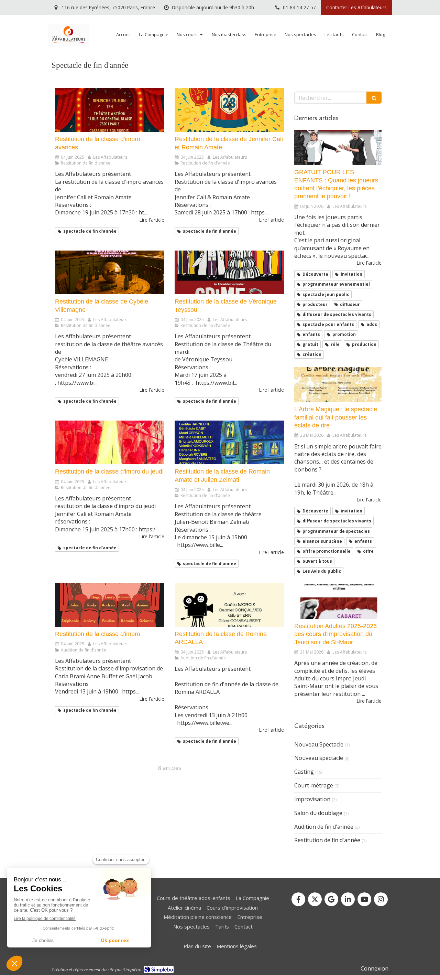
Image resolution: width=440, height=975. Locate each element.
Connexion (374, 968)
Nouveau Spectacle (318, 744)
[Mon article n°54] (338, 601)
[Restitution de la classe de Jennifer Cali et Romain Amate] (229, 110)
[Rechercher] (374, 98)
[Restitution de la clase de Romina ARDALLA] (229, 605)
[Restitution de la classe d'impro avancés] (109, 110)
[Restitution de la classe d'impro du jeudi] (109, 442)
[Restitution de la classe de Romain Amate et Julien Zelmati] (229, 442)
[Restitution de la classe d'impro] (109, 605)
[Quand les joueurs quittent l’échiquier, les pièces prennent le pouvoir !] (338, 147)
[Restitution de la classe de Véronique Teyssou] (229, 272)
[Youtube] (364, 899)
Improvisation (312, 799)
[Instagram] (381, 899)
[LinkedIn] (348, 899)
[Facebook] (298, 899)
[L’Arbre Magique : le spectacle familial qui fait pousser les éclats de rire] (338, 384)
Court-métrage (313, 785)
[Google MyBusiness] (331, 899)
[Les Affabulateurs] (68, 44)
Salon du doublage (318, 813)
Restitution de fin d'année (327, 840)
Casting (304, 771)
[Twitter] (315, 899)
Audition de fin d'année (323, 826)
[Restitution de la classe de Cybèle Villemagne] (109, 272)
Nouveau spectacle (318, 758)
